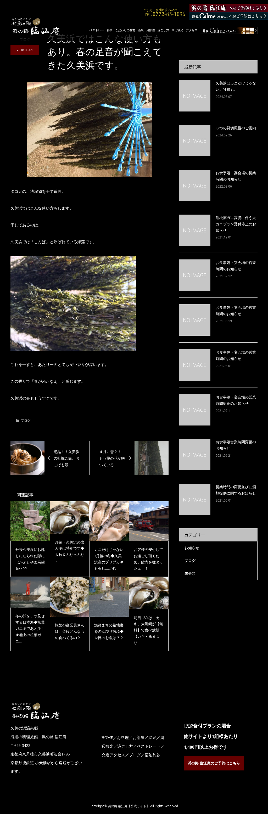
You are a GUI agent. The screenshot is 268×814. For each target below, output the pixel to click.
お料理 (123, 738)
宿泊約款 (152, 755)
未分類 (190, 573)
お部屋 (150, 30)
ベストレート (148, 746)
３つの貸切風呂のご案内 (236, 127)
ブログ (25, 420)
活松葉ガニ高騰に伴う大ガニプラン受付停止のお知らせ (236, 224)
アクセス (191, 30)
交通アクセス (113, 755)
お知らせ (192, 547)
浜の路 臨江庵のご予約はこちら (214, 763)
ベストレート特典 (101, 30)
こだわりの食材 (125, 30)
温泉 (141, 30)
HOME (107, 738)
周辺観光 (177, 30)
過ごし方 (163, 30)
